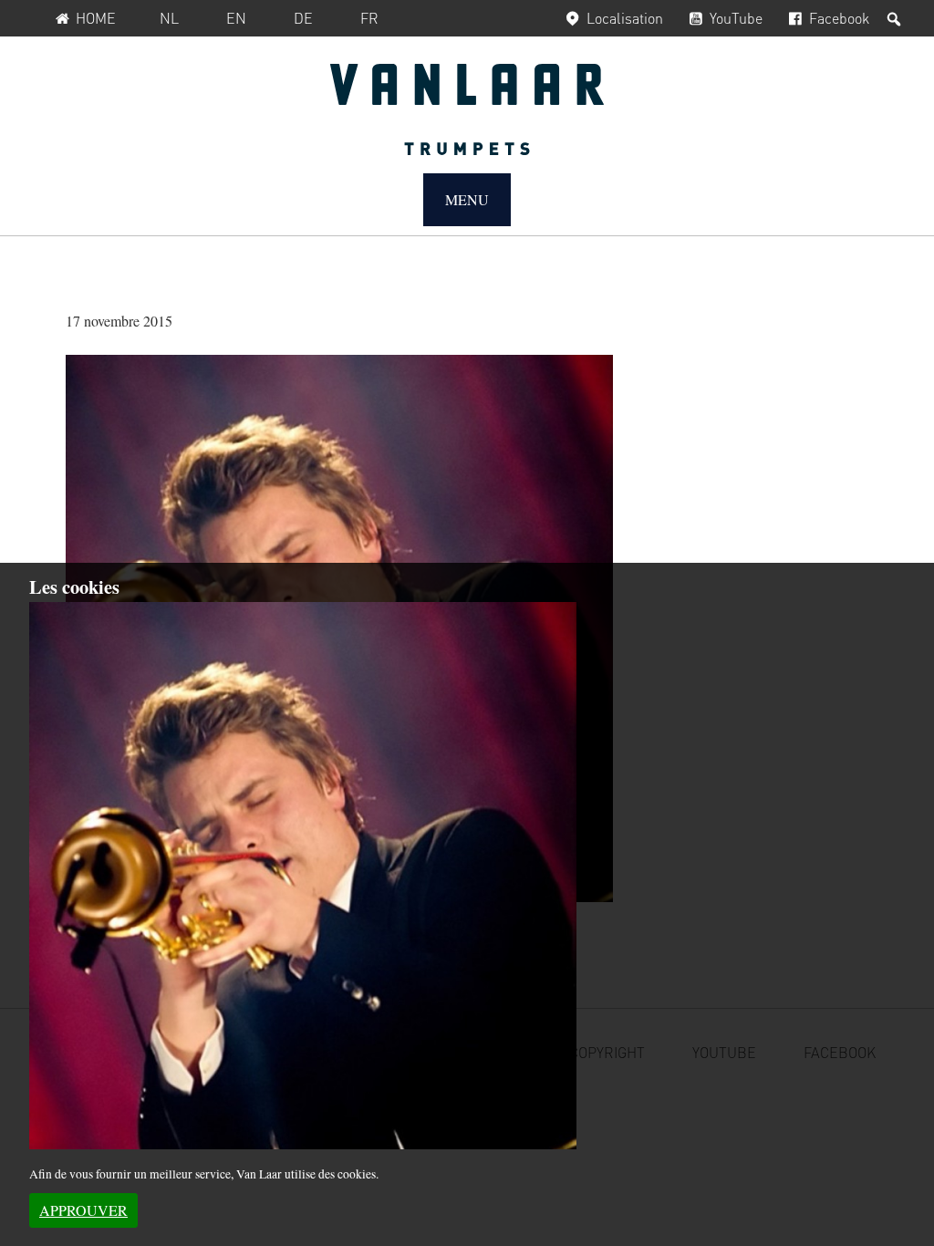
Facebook (839, 17)
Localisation (624, 17)
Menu (467, 199)
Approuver (83, 1210)
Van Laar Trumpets (467, 109)
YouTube (736, 17)
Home (96, 17)
